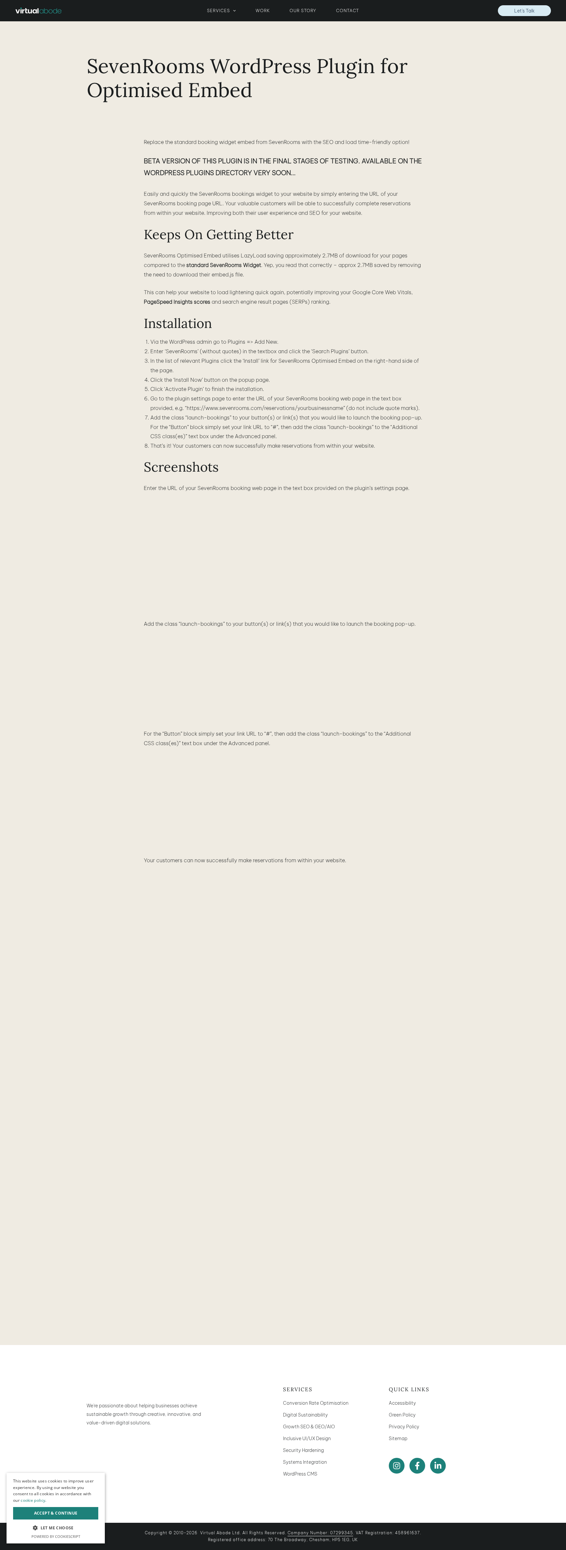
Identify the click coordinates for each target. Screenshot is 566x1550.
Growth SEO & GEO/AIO (309, 1427)
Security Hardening (303, 1450)
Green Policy (402, 1415)
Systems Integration (305, 1462)
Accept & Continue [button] (56, 1513)
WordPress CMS (300, 1474)
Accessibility (402, 1403)
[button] (233, 10)
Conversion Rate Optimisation (316, 1403)
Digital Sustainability (305, 1415)
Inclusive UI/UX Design (307, 1438)
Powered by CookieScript (55, 1536)
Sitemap (398, 1438)
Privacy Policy (404, 1427)
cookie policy (33, 1500)
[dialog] (56, 1508)
